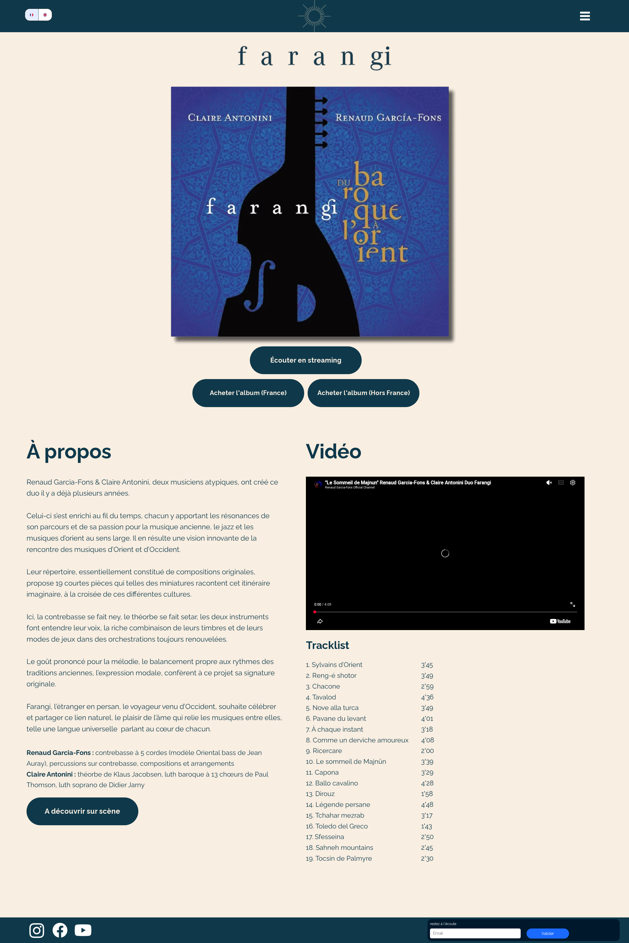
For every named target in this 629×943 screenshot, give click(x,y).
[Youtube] (83, 930)
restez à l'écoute (443, 924)
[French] (31, 15)
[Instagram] (37, 930)
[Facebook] (60, 930)
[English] (45, 15)
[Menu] (585, 16)
